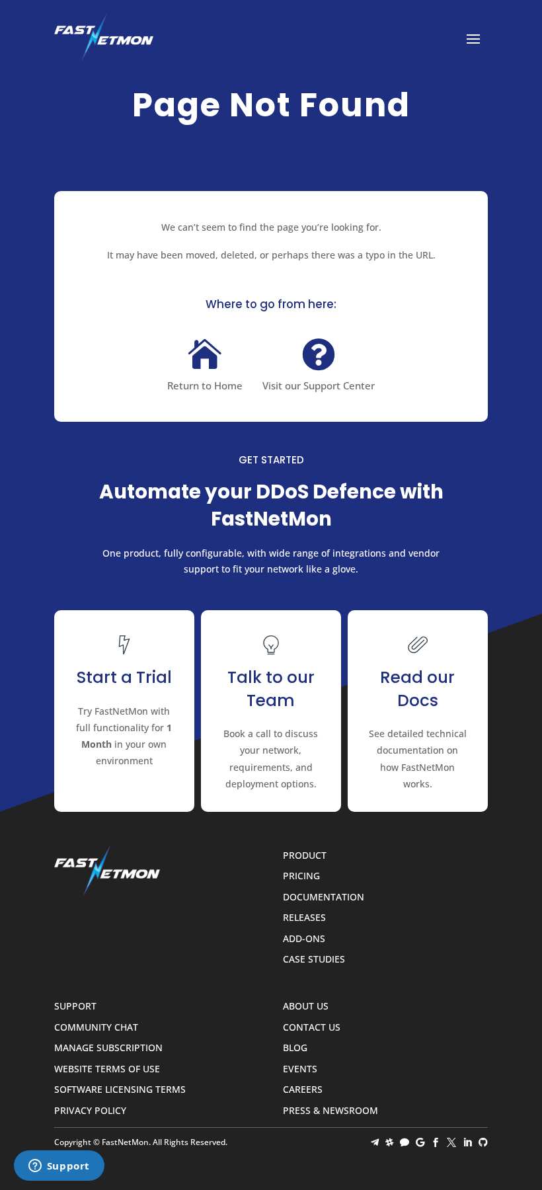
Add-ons (304, 939)
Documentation (323, 897)
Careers (303, 1089)
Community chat (96, 1027)
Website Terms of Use (107, 1069)
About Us (306, 1006)
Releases (304, 918)
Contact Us (311, 1027)
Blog (295, 1048)
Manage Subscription (108, 1048)
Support (75, 1006)
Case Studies (314, 959)
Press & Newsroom (330, 1111)
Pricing (301, 876)
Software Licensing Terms (120, 1089)
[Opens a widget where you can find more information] (58, 1166)
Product (305, 855)
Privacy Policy (90, 1111)
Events (300, 1069)
